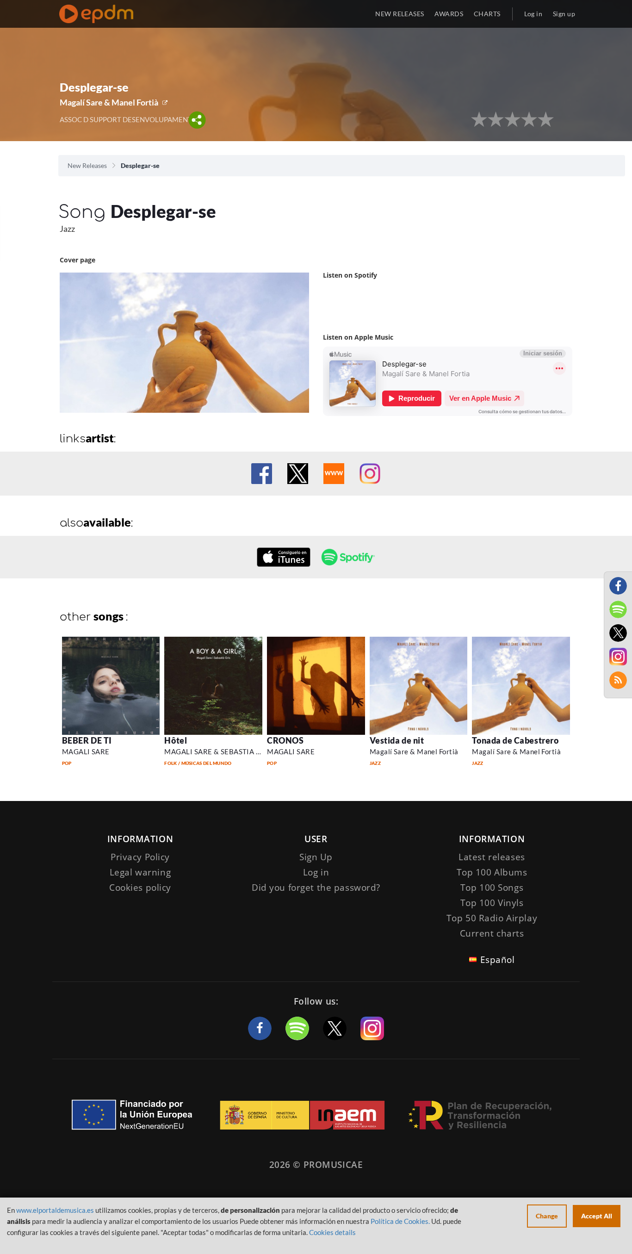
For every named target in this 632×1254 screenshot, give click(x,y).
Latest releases (492, 857)
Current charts (492, 933)
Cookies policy (140, 888)
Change (547, 1216)
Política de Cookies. (400, 1221)
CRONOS (285, 740)
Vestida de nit (397, 740)
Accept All (596, 1216)
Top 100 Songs (491, 888)
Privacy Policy (140, 857)
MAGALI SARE (86, 751)
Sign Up (316, 857)
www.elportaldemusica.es (55, 1210)
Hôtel (175, 740)
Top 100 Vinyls (492, 903)
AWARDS (448, 14)
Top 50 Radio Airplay (491, 918)
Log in (533, 14)
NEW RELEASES (399, 14)
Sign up (564, 14)
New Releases (87, 165)
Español (497, 960)
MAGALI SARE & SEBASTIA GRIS (218, 751)
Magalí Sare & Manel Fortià (109, 102)
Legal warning (140, 872)
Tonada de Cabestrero (515, 740)
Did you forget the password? (316, 888)
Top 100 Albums (492, 872)
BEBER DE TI (87, 740)
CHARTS (487, 14)
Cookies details (332, 1232)
